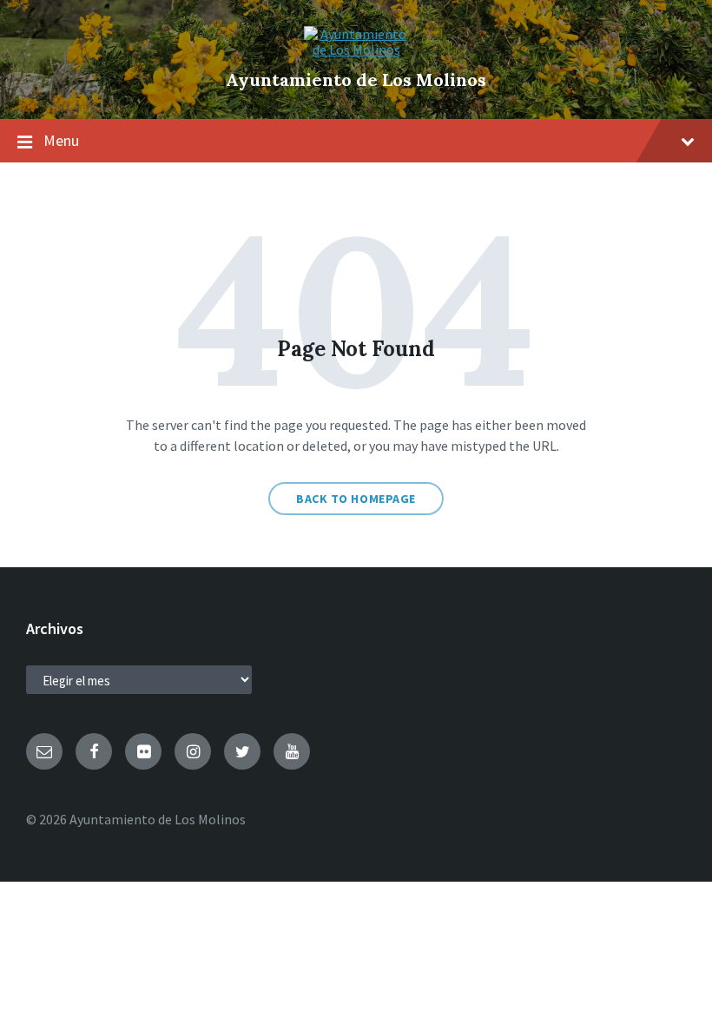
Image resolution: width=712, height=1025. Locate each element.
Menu (61, 140)
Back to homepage (356, 498)
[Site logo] (356, 49)
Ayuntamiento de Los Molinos (356, 79)
